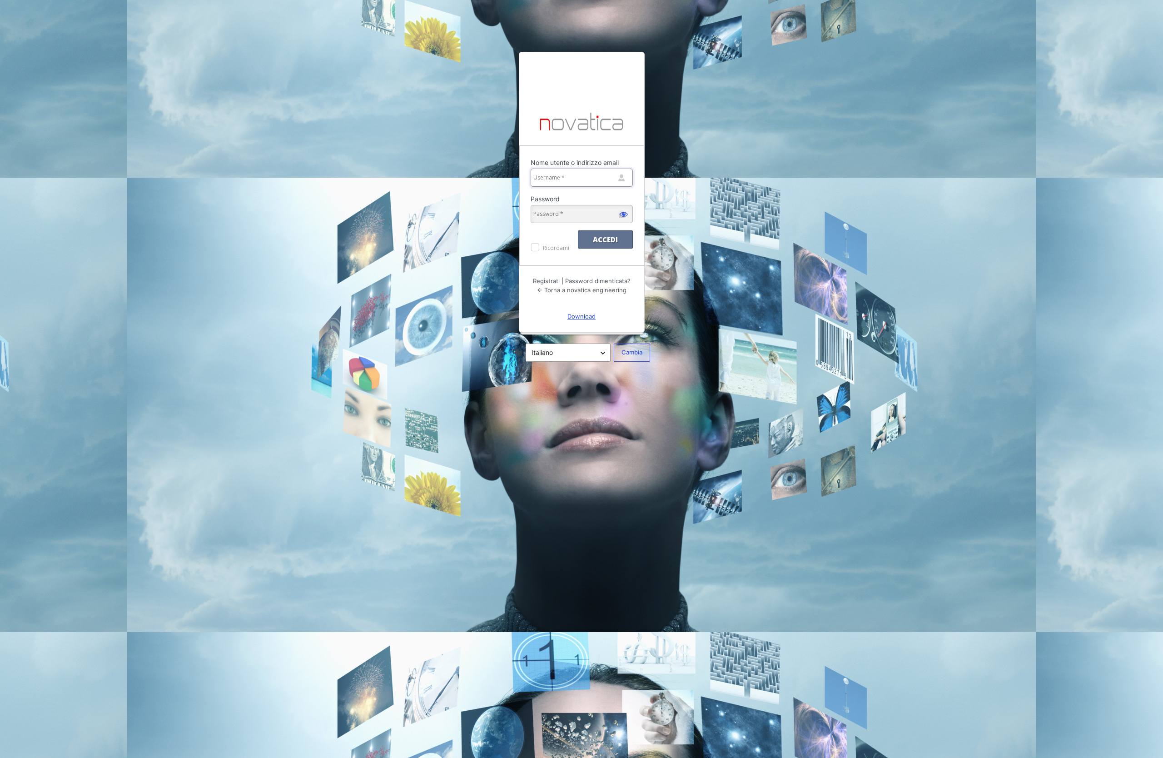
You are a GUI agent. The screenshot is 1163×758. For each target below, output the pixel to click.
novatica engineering (581, 122)
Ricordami (556, 248)
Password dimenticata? (598, 280)
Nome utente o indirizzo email (575, 162)
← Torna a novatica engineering (581, 290)
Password (545, 199)
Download (581, 316)
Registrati (546, 280)
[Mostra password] (624, 214)
